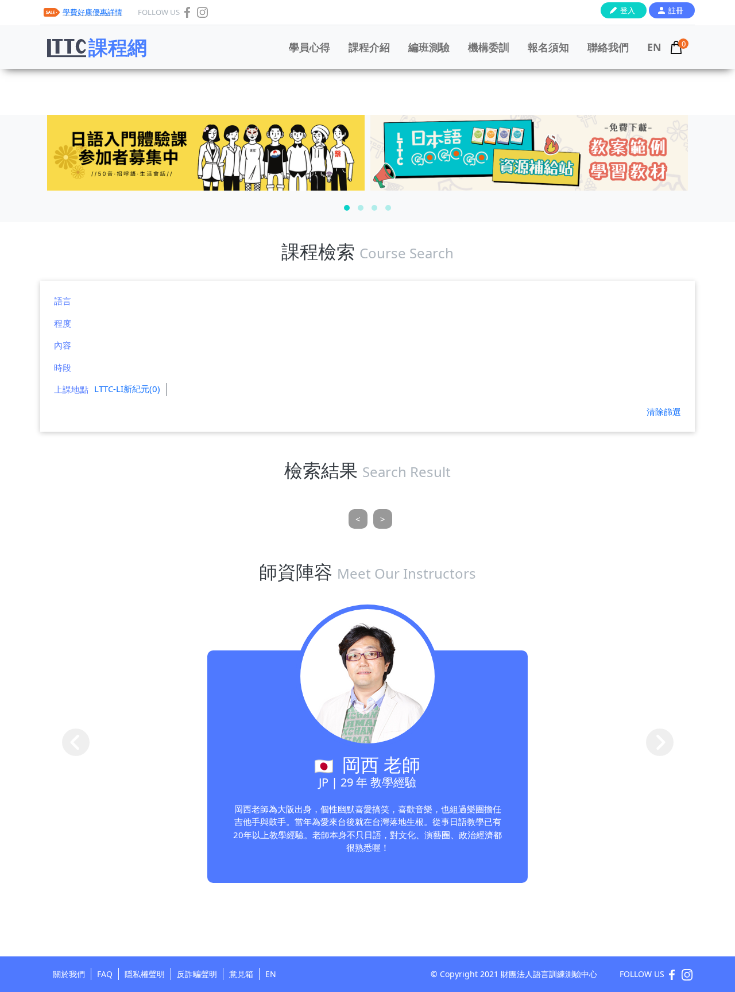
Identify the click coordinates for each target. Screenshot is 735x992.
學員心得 (309, 47)
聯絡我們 (608, 47)
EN (654, 47)
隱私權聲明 (145, 973)
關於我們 (69, 973)
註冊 (675, 10)
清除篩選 (664, 411)
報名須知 (548, 47)
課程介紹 (369, 47)
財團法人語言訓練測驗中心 (549, 973)
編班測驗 (429, 47)
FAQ (105, 973)
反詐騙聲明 (197, 973)
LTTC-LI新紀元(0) (127, 388)
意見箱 (241, 973)
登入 (627, 10)
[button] (347, 208)
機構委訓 (488, 47)
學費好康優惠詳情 (92, 12)
